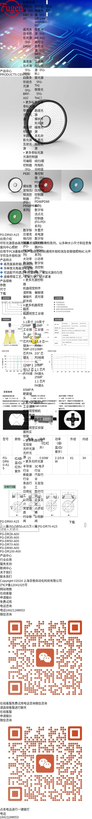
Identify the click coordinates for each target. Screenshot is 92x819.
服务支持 (6, 564)
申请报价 (6, 716)
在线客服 (6, 712)
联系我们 (6, 576)
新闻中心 (6, 568)
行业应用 (6, 560)
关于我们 (6, 572)
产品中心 (6, 555)
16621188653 (9, 817)
